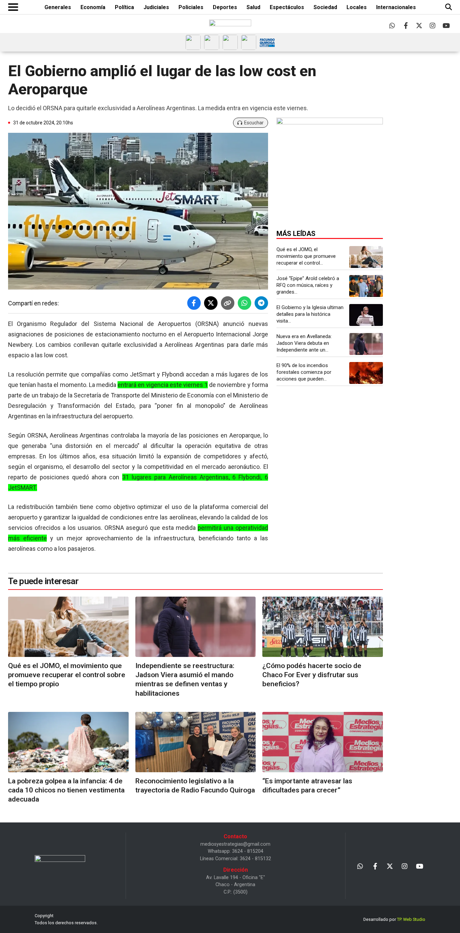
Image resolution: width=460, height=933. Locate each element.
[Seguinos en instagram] (432, 25)
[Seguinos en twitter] (419, 25)
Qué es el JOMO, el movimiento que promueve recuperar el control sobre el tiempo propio (66, 675)
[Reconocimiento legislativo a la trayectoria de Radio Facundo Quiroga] (195, 742)
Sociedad (325, 7)
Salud (253, 7)
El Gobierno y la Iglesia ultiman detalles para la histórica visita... (309, 314)
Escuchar (254, 122)
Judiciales (156, 7)
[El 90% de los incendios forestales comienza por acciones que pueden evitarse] (366, 373)
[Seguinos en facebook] (406, 25)
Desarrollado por (394, 919)
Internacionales (396, 7)
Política (124, 7)
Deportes (225, 7)
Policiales (190, 7)
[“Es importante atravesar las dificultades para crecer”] (322, 742)
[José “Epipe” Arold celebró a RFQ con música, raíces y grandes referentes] (366, 286)
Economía (92, 7)
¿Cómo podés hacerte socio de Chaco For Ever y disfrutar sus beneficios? (311, 675)
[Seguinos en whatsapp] (392, 25)
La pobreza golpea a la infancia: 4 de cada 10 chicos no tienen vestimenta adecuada (66, 790)
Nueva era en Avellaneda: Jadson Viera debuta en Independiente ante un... (304, 343)
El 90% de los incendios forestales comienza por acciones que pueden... (303, 372)
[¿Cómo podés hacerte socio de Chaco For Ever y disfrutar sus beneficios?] (322, 627)
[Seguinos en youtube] (446, 25)
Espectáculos (287, 7)
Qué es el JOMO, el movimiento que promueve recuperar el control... (306, 256)
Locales (357, 7)
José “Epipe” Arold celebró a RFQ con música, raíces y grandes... (307, 285)
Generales (57, 7)
